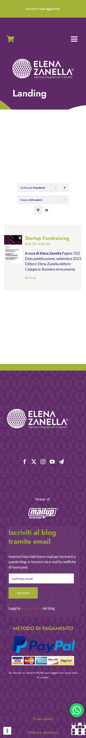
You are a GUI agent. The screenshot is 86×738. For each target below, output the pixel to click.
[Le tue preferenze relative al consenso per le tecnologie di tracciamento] (7, 731)
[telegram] (61, 461)
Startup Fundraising (47, 238)
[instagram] (43, 461)
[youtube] (52, 461)
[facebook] (24, 461)
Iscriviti (23, 592)
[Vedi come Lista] (46, 210)
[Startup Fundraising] (13, 249)
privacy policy (31, 608)
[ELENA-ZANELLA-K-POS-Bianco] (43, 59)
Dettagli (32, 277)
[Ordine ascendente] (65, 187)
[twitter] (33, 461)
